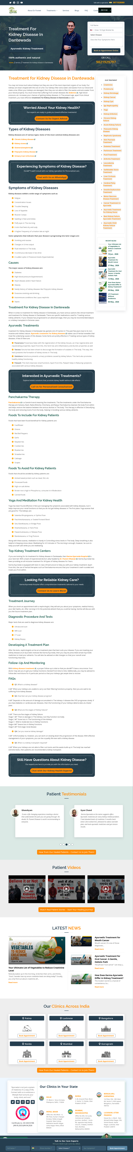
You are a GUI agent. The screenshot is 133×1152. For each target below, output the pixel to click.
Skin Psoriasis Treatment (109, 141)
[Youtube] (21, 2)
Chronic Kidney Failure (109, 119)
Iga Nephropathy (111, 105)
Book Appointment (27, 1036)
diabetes (72, 93)
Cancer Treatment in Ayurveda (112, 204)
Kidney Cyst (108, 101)
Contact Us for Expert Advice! (51, 118)
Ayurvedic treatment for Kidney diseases (48, 333)
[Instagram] (17, 2)
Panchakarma (14, 402)
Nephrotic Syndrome (112, 135)
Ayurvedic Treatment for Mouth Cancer (107, 939)
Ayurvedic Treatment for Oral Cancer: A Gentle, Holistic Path (107, 959)
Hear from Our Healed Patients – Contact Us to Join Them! (66, 852)
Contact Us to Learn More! (52, 590)
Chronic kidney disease (24, 139)
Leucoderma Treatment (108, 164)
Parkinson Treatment (112, 150)
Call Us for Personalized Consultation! (51, 386)
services (66, 10)
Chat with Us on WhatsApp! (51, 177)
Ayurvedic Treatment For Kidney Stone (112, 211)
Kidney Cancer (110, 97)
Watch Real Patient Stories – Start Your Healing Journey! (66, 909)
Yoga (106, 110)
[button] (61, 845)
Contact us (98, 10)
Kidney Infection (110, 114)
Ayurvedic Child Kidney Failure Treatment (110, 225)
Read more (13, 982)
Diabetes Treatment (112, 146)
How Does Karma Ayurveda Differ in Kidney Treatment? (109, 976)
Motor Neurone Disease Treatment (111, 197)
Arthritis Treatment (112, 159)
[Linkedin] (33, 1102)
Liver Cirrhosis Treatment (109, 177)
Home (11, 63)
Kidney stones (20, 143)
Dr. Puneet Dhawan (68, 559)
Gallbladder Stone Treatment (111, 171)
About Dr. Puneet (34, 10)
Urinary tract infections (24, 156)
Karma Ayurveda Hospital (77, 556)
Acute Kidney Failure (112, 125)
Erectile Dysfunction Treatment (111, 191)
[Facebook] (14, 2)
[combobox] (91, 30)
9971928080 (118, 2)
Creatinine (108, 85)
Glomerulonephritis (23, 147)
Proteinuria (108, 89)
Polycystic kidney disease (25, 152)
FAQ (86, 10)
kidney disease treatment (23, 668)
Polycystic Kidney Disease (110, 130)
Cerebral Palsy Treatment (109, 184)
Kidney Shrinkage (111, 93)
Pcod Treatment (110, 155)
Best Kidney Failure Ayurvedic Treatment (112, 217)
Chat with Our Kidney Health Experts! (52, 770)
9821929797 (106, 62)
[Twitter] (10, 2)
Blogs (77, 10)
